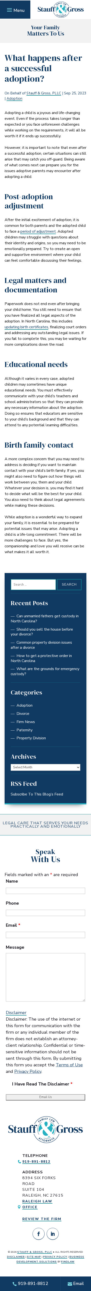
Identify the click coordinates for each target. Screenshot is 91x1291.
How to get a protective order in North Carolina (41, 658)
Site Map (34, 1257)
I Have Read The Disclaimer (42, 1084)
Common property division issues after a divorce (41, 645)
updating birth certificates (26, 327)
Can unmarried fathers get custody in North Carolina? (45, 618)
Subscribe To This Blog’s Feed (37, 794)
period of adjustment (38, 231)
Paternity (25, 730)
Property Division (31, 738)
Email (13, 925)
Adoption (14, 98)
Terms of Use (69, 1065)
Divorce (23, 713)
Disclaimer (16, 1013)
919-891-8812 (36, 1161)
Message (15, 947)
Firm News (26, 722)
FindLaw (67, 1261)
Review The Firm (41, 1219)
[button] (15, 10)
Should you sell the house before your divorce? (42, 632)
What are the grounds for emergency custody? (45, 671)
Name (12, 881)
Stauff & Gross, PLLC (43, 93)
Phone (12, 903)
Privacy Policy (27, 1071)
